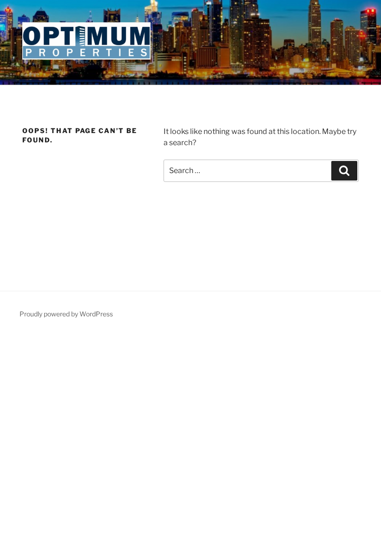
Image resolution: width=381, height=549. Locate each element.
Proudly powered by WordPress (66, 314)
